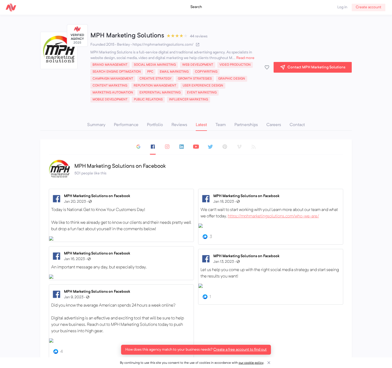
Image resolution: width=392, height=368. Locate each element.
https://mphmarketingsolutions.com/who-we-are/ (273, 216)
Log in (342, 7)
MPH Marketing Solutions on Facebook (97, 196)
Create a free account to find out (240, 349)
